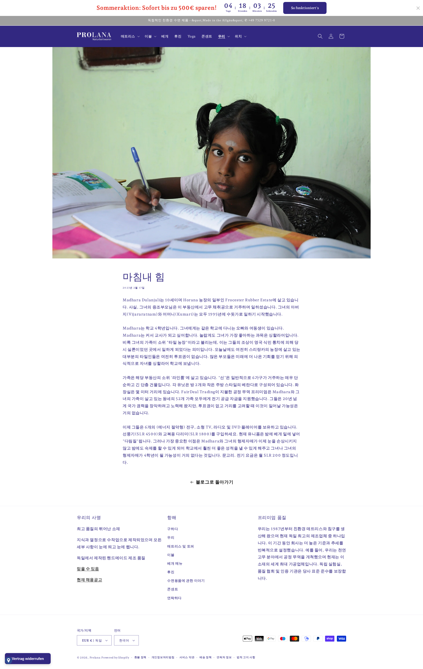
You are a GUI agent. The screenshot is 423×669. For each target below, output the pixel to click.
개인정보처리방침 (163, 657)
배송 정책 (206, 657)
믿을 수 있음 (88, 568)
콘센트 (172, 589)
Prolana (95, 657)
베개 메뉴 (174, 563)
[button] (130, 36)
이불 (170, 555)
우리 (170, 537)
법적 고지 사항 (246, 657)
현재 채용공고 (89, 579)
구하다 (172, 529)
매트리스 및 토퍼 (180, 546)
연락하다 (174, 598)
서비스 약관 (186, 657)
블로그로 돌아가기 (214, 482)
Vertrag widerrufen (28, 659)
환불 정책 (140, 657)
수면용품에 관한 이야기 (186, 581)
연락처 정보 (224, 657)
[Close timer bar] (418, 8)
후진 (170, 572)
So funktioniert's (305, 8)
